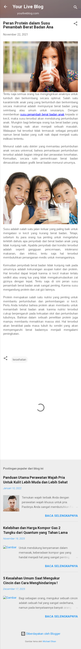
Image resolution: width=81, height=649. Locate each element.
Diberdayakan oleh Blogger (43, 633)
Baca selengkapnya (61, 516)
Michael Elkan (49, 641)
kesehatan (19, 359)
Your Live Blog (28, 6)
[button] (75, 24)
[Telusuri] (75, 8)
